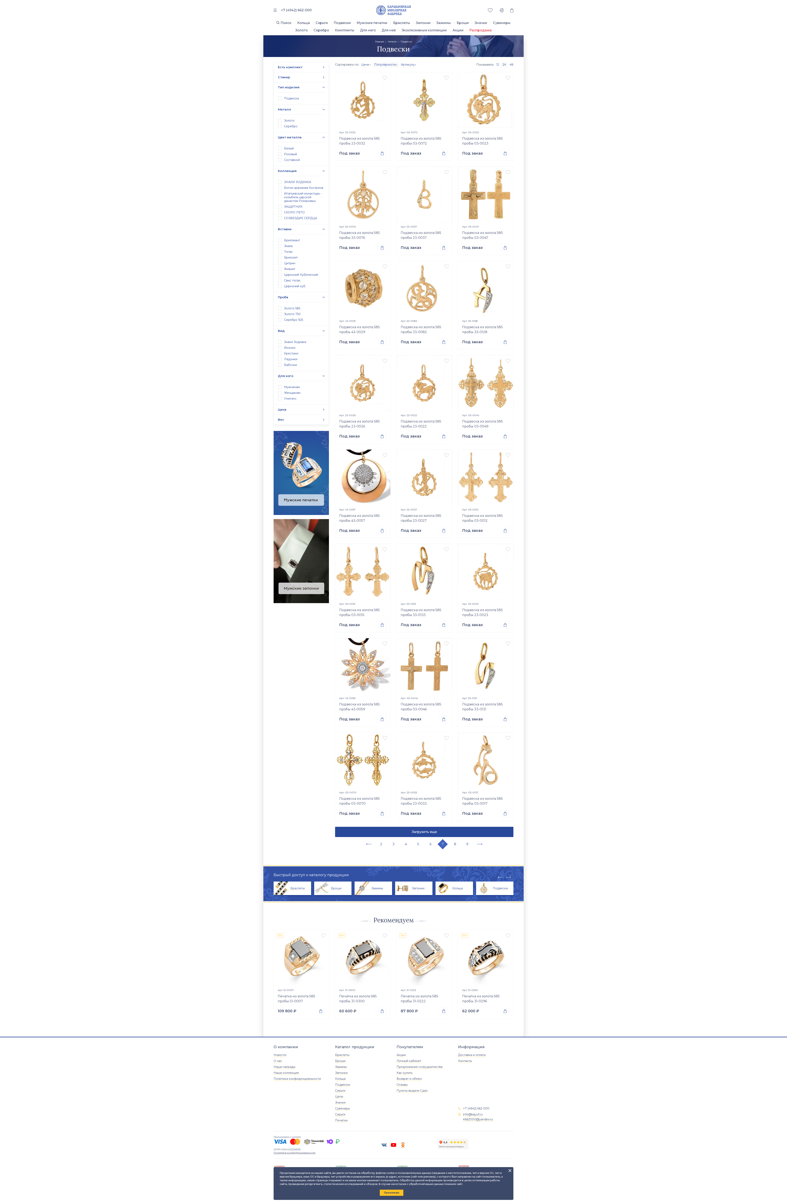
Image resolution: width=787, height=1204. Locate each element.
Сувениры (502, 23)
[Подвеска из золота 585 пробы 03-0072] (424, 100)
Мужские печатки (372, 23)
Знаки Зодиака (295, 342)
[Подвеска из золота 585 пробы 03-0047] (485, 194)
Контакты (465, 1061)
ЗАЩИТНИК (293, 206)
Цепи (339, 1096)
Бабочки (290, 365)
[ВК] (384, 1145)
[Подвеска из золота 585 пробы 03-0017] (485, 760)
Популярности (385, 64)
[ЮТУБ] (393, 1145)
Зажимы (443, 23)
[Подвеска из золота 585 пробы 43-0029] (362, 288)
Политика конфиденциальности (297, 1079)
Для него (368, 30)
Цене (365, 64)
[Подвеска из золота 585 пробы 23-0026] (362, 383)
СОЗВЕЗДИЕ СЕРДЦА (300, 218)
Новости (280, 1055)
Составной (292, 160)
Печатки (341, 1120)
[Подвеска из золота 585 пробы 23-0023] (485, 571)
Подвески (342, 23)
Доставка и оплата (472, 1055)
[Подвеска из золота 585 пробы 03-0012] (485, 477)
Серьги (322, 23)
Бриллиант (292, 240)
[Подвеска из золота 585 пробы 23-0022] (424, 383)
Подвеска (291, 98)
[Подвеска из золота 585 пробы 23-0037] (424, 194)
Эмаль (288, 246)
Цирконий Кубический (301, 275)
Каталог (392, 41)
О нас (278, 1061)
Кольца (303, 23)
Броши (463, 23)
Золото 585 (292, 308)
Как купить (405, 1073)
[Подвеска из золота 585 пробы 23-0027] (424, 477)
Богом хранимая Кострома (303, 188)
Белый (289, 148)
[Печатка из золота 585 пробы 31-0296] (485, 957)
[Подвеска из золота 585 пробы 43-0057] (362, 477)
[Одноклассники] (403, 1145)
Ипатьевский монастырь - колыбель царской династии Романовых (303, 197)
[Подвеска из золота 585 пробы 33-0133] (424, 571)
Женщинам (292, 393)
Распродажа (480, 30)
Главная (379, 41)
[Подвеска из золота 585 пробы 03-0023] (485, 100)
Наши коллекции (286, 1073)
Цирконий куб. (295, 286)
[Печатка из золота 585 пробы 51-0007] (301, 957)
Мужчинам (292, 387)
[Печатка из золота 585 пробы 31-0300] (362, 957)
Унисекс (290, 398)
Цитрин (289, 263)
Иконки (289, 348)
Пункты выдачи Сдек (412, 1090)
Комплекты (344, 30)
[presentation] (500, 877)
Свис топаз (292, 280)
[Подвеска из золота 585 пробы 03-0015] (362, 571)
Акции (458, 30)
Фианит (289, 269)
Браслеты (401, 23)
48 (511, 64)
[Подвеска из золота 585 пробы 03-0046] (424, 666)
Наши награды (284, 1067)
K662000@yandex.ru (478, 1119)
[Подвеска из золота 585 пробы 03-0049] (485, 383)
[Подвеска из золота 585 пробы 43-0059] (362, 666)
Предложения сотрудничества (419, 1067)
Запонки (423, 23)
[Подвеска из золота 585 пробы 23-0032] (362, 100)
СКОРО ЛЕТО (294, 212)
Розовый (290, 154)
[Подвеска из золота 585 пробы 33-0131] (485, 666)
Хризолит (291, 257)
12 (497, 64)
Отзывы (402, 1085)
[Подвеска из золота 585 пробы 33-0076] (362, 194)
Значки (481, 23)
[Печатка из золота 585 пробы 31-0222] (424, 957)
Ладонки (290, 359)
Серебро (321, 30)
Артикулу (408, 64)
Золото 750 (292, 314)
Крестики (291, 353)
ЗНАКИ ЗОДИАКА (297, 182)
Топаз (288, 252)
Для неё (389, 30)
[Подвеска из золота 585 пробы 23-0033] (424, 760)
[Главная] (393, 10)
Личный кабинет (409, 1061)
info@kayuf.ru (473, 1114)
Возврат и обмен (409, 1079)
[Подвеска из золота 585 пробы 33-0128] (485, 288)
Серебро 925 (293, 320)
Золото (301, 30)
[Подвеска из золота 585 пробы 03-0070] (362, 760)
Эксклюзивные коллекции (424, 30)
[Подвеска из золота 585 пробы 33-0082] (424, 288)
